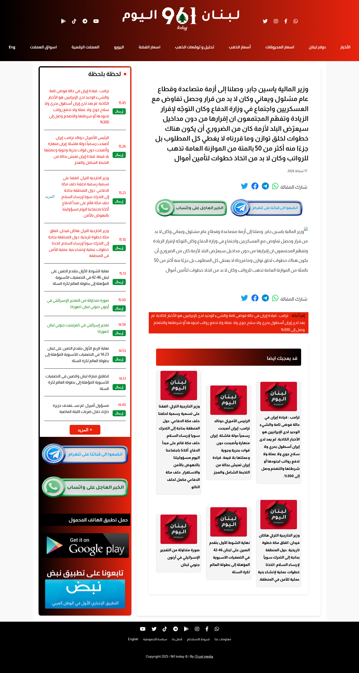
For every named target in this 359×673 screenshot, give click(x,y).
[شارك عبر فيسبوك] (255, 186)
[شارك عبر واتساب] (275, 186)
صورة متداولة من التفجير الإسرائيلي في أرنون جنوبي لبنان (180, 557)
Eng (12, 47)
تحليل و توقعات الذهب (194, 47)
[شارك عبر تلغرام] (265, 186)
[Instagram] (276, 21)
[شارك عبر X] (244, 186)
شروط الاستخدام (198, 639)
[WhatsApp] (296, 21)
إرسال (119, 111)
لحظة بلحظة (104, 73)
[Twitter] (265, 21)
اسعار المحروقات (279, 47)
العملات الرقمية (85, 47)
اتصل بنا (177, 639)
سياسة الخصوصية (155, 639)
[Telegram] (85, 21)
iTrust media (204, 656)
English (133, 639)
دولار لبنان (317, 47)
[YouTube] (96, 21)
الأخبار (345, 47)
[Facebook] (285, 21)
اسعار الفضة (149, 47)
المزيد (49, 196)
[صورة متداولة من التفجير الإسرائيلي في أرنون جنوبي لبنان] (178, 529)
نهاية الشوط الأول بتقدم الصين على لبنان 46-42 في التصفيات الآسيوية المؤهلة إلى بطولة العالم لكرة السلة (229, 557)
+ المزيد (85, 429)
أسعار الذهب (240, 47)
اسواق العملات (43, 47)
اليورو (119, 47)
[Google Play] (63, 21)
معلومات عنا (223, 639)
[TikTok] (74, 21)
